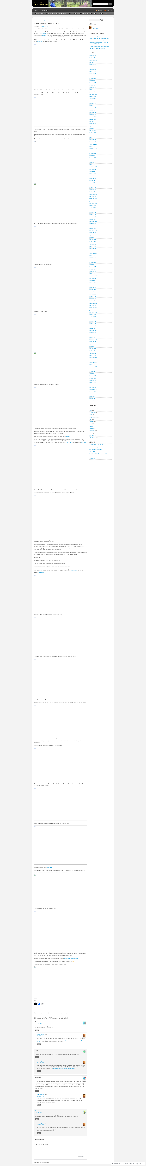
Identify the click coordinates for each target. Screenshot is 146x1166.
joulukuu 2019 (92, 201)
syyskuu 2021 (92, 153)
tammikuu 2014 (93, 362)
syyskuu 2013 (92, 371)
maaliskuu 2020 (93, 194)
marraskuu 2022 (93, 121)
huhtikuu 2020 (92, 191)
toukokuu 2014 (92, 353)
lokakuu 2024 (92, 76)
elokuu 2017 (92, 264)
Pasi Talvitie (92, 451)
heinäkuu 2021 (92, 157)
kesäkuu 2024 (92, 85)
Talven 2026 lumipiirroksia (95, 36)
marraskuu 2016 (93, 285)
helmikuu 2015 (92, 332)
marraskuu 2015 (93, 312)
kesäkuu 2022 (92, 132)
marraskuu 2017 (93, 257)
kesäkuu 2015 (92, 323)
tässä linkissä (69, 442)
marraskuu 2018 (93, 230)
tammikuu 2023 (93, 117)
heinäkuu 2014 (92, 348)
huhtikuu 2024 (92, 89)
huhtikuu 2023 (92, 110)
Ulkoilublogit (92, 458)
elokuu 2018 (92, 237)
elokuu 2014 (92, 346)
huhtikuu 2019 (92, 219)
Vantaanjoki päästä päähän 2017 (42, 20)
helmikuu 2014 (92, 360)
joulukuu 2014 (92, 337)
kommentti (81, 1156)
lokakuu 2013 (92, 369)
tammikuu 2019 (93, 226)
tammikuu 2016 (93, 307)
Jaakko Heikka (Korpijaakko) (96, 444)
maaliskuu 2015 (93, 330)
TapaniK (37, 1110)
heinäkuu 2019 (92, 212)
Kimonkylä (58, 1012)
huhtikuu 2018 (92, 246)
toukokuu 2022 (92, 135)
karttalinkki (43, 33)
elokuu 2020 (92, 182)
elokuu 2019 (92, 210)
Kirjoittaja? (45, 10)
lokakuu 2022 (92, 123)
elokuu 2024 (92, 80)
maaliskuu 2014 (93, 357)
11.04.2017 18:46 (38, 1023)
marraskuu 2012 (93, 394)
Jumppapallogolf (103, 13)
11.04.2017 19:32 (38, 1052)
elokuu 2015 (92, 319)
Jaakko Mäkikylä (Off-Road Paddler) (97, 447)
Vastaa (37, 1030)
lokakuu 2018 (92, 232)
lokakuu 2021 (92, 151)
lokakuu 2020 (92, 178)
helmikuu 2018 (92, 251)
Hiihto (90, 414)
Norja (69, 13)
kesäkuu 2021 (92, 160)
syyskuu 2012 (92, 398)
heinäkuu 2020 (92, 185)
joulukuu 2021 (92, 146)
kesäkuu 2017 (92, 269)
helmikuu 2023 (92, 114)
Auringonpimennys (78, 13)
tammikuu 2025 (93, 73)
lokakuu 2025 (92, 64)
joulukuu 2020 (92, 173)
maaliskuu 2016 (93, 303)
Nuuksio (63, 13)
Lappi (42, 13)
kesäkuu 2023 (92, 105)
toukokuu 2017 (92, 271)
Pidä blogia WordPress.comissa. (42, 1162)
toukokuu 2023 (92, 107)
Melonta (36, 13)
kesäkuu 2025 (92, 67)
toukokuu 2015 (92, 326)
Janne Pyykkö (40, 1034)
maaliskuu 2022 (93, 139)
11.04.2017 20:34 (40, 1035)
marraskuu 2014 (93, 339)
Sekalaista (93, 13)
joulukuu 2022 (92, 119)
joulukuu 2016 (92, 282)
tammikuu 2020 (93, 198)
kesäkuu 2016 (92, 296)
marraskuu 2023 (93, 94)
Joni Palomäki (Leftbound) (95, 449)
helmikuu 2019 (92, 223)
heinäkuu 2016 (92, 294)
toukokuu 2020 (92, 189)
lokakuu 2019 (92, 205)
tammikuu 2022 (93, 144)
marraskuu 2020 (93, 176)
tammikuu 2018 (93, 253)
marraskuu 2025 (93, 62)
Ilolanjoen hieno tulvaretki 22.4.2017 (78, 20)
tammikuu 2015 (93, 335)
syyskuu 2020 (92, 180)
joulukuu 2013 (92, 364)
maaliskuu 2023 (93, 112)
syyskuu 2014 (92, 344)
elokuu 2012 (92, 400)
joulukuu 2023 (92, 92)
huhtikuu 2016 (92, 301)
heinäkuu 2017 (92, 266)
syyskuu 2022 (92, 126)
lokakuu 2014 (92, 341)
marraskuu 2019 (93, 203)
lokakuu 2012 (92, 396)
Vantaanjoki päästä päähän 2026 (97, 48)
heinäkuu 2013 (92, 375)
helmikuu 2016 (92, 305)
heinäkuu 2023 (92, 103)
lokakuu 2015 (92, 314)
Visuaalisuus (49, 13)
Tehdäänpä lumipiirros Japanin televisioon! (99, 46)
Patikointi (57, 13)
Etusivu (37, 10)
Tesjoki (75, 1012)
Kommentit (109, 10)
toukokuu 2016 (92, 298)
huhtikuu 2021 (92, 164)
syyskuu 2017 (92, 262)
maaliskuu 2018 (93, 248)
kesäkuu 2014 (92, 351)
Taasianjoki (70, 1012)
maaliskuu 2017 (93, 276)
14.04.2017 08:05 (40, 1124)
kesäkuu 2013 (92, 378)
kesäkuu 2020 (92, 187)
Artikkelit (100, 10)
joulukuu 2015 (92, 310)
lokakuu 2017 (92, 260)
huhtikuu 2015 (92, 328)
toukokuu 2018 (92, 244)
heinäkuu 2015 (92, 321)
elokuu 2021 (92, 155)
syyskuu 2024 (92, 78)
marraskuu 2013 (93, 366)
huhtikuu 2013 (92, 382)
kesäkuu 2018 (92, 241)
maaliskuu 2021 (93, 167)
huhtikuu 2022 (92, 137)
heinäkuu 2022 (92, 130)
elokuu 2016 (92, 291)
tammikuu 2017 (93, 280)
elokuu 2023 (92, 101)
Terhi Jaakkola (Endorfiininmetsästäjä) (98, 453)
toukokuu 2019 (92, 216)
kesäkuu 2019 (92, 214)
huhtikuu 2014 (92, 355)
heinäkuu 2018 (92, 239)
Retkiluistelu (92, 430)
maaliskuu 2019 (93, 221)
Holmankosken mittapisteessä (71, 958)
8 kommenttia (45, 26)
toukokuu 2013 (92, 380)
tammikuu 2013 (93, 389)
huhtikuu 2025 (92, 71)
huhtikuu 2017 (92, 273)
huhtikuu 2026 (92, 57)
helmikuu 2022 (92, 142)
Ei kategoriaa (92, 412)
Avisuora (38, 2)
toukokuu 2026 (92, 55)
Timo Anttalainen (93, 456)
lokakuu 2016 (92, 287)
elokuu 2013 (92, 373)
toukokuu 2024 (92, 87)
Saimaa (91, 433)
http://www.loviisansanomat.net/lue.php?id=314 (64, 1068)
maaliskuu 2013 (93, 385)
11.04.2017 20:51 (40, 1062)
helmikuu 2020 (92, 196)
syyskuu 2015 (92, 316)
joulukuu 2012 (92, 391)
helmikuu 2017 (92, 278)
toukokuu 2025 (92, 69)
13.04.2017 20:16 (38, 1112)
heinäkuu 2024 (92, 82)
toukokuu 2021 (92, 162)
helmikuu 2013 (92, 387)
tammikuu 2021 (93, 171)
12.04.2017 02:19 (38, 1078)
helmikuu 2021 (92, 169)
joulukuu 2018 (92, 228)
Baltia (87, 13)
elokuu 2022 (92, 128)
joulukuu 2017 (92, 255)
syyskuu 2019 (92, 207)
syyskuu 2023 (92, 98)
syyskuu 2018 (92, 235)
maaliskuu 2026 (93, 60)
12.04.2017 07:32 (40, 1096)
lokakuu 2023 (92, 96)
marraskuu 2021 (93, 148)
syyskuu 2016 (92, 289)
